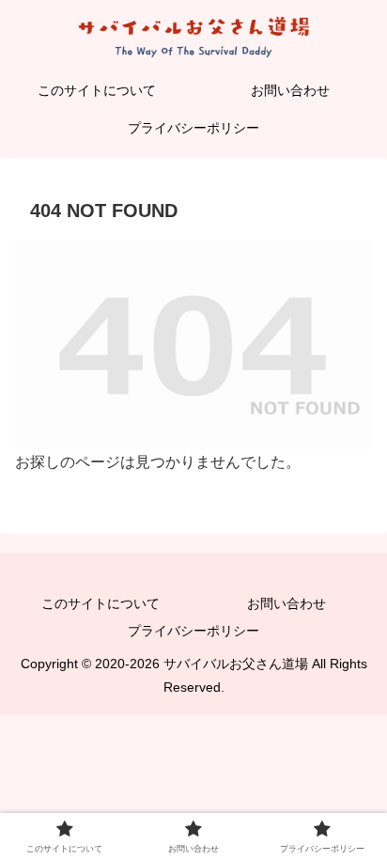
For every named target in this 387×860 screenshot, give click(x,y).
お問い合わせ (286, 603)
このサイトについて (100, 603)
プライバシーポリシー (193, 630)
